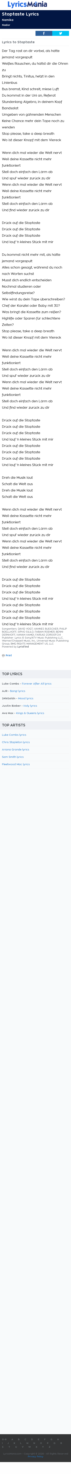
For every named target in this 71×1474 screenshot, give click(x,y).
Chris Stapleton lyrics (16, 742)
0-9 (4, 1439)
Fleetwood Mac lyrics (16, 764)
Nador (6, 25)
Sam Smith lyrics (13, 757)
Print (9, 655)
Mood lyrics (25, 698)
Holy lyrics (30, 706)
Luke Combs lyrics (14, 735)
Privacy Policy (35, 1456)
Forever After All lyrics (36, 684)
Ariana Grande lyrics (15, 749)
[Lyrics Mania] (35, 4)
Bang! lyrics (17, 691)
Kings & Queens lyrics (30, 713)
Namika (7, 20)
